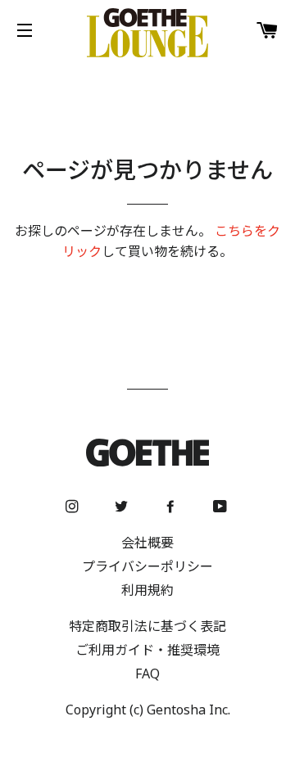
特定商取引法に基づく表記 (147, 626)
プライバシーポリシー (147, 566)
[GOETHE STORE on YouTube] (221, 507)
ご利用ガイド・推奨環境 (147, 650)
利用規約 (147, 590)
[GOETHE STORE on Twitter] (123, 507)
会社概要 (147, 543)
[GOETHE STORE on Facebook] (172, 507)
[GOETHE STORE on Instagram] (74, 507)
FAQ (147, 674)
